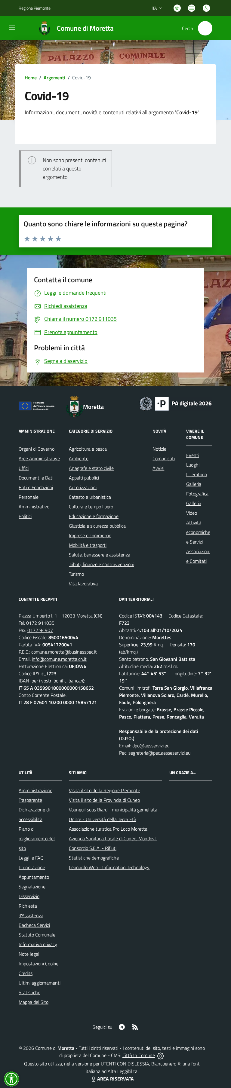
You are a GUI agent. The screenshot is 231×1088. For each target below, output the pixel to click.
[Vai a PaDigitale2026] (175, 403)
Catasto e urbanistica (90, 497)
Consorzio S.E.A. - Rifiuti (92, 848)
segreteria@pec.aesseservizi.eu (159, 752)
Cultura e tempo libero (91, 506)
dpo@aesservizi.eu (150, 745)
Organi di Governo (36, 448)
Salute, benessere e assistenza (99, 554)
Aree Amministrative (39, 458)
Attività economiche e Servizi (198, 532)
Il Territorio (196, 474)
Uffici (24, 468)
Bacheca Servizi (34, 925)
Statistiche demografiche (94, 857)
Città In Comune (138, 1055)
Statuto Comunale (37, 934)
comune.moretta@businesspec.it (64, 651)
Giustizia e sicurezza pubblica (97, 525)
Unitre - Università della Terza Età (102, 819)
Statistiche (29, 992)
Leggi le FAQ (31, 857)
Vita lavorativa (83, 583)
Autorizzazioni (83, 487)
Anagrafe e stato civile (91, 468)
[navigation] (12, 27)
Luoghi (192, 464)
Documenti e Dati (36, 477)
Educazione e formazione (94, 516)
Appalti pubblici (84, 477)
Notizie (159, 448)
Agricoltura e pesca (88, 448)
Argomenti (54, 77)
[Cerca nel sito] (205, 28)
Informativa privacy (38, 944)
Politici (25, 516)
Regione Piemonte (35, 8)
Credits (25, 973)
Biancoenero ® (165, 1063)
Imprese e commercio (90, 535)
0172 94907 (40, 630)
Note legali (29, 954)
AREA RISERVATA (115, 1078)
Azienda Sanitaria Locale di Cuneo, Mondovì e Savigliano (125, 838)
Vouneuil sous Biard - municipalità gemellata (113, 809)
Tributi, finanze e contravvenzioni (101, 564)
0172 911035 (40, 623)
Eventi (192, 455)
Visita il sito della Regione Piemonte (104, 790)
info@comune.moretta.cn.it (59, 659)
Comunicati (163, 458)
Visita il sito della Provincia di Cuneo (104, 800)
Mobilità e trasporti (87, 545)
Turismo (76, 574)
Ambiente (78, 458)
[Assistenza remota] (160, 1055)
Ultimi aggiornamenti (39, 982)
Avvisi (158, 468)
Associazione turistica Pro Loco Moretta (108, 828)
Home (31, 77)
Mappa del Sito (33, 1002)
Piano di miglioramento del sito (37, 838)
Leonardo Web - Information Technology (109, 867)
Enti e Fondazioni (36, 487)
